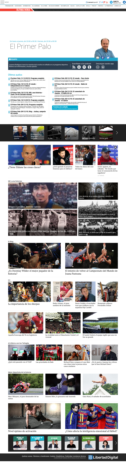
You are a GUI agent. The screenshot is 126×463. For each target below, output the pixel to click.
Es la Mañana (36, 6)
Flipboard (104, 2)
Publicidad (68, 456)
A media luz (117, 6)
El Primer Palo (109, 6)
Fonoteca (100, 6)
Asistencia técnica (79, 456)
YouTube (107, 2)
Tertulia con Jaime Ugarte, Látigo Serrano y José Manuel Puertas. (28, 101)
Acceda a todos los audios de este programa (65, 107)
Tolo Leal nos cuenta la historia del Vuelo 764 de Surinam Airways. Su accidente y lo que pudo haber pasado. (28, 95)
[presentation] (117, 132)
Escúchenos (18, 6)
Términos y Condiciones (41, 456)
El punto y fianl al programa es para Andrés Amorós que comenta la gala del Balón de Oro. (72, 86)
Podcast (94, 6)
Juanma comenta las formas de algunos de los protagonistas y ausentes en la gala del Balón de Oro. (71, 94)
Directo (117, 2)
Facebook (100, 2)
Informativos (27, 6)
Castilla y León (80, 6)
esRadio (63, 2)
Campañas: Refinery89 (58, 457)
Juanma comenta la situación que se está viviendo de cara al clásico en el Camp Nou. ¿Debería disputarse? (71, 101)
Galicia (72, 6)
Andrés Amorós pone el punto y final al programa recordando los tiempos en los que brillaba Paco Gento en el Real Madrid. (72, 79)
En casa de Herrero (54, 6)
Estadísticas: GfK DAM (67, 457)
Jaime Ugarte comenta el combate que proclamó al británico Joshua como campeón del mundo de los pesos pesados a (28, 114)
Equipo (14, 59)
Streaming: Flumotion (75, 457)
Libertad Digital (103, 457)
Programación (9, 6)
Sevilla (88, 6)
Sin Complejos (65, 6)
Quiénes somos (27, 456)
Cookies (52, 456)
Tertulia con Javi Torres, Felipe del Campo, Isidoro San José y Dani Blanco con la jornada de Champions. (28, 79)
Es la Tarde (44, 6)
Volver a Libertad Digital (91, 2)
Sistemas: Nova (83, 457)
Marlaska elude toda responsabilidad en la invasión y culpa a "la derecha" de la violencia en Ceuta (74, 10)
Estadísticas (60, 456)
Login (124, 2)
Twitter (102, 2)
